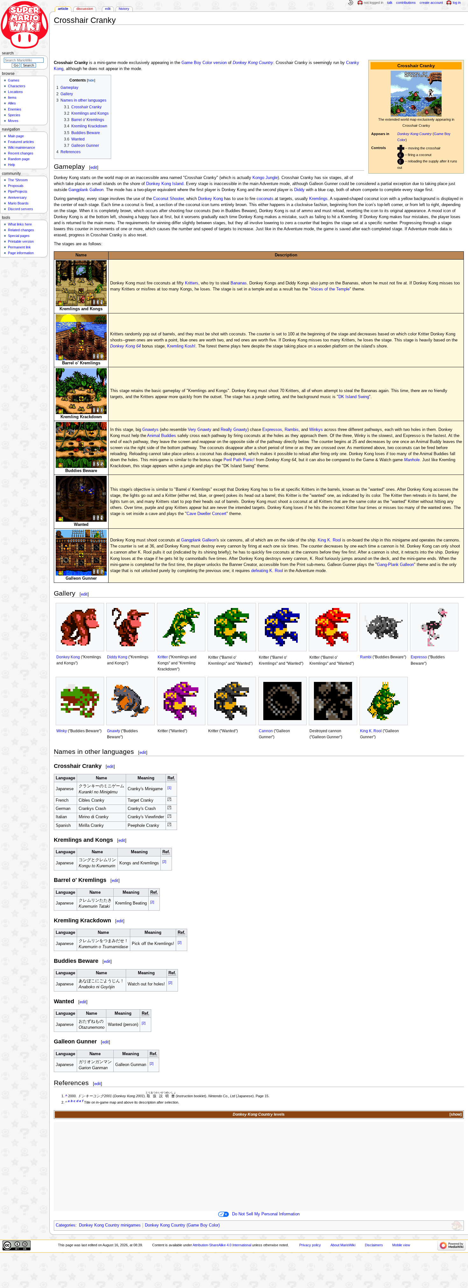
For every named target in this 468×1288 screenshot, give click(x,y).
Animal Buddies (161, 435)
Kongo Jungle (265, 177)
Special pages (19, 236)
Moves (13, 121)
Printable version (21, 241)
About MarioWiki (342, 1245)
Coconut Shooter (168, 199)
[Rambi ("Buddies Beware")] (384, 627)
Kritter (163, 657)
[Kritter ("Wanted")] (181, 701)
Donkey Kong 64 (125, 346)
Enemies (14, 109)
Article (63, 9)
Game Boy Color (196, 63)
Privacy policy (310, 1245)
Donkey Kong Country (414, 134)
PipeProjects (17, 191)
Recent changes (20, 153)
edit (93, 167)
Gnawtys (150, 429)
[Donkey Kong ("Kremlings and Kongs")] (80, 627)
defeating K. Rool (267, 571)
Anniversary (17, 197)
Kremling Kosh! (181, 346)
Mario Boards (18, 203)
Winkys (316, 429)
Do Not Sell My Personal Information (266, 1214)
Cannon (266, 731)
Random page (19, 159)
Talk (390, 2)
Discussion (84, 9)
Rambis (292, 429)
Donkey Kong (210, 199)
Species (14, 115)
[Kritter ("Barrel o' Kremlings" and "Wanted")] (232, 627)
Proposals (16, 186)
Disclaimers (374, 1245)
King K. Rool (329, 540)
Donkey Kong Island (164, 184)
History (124, 9)
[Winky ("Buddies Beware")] (80, 701)
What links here (20, 224)
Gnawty (113, 731)
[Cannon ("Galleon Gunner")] (282, 701)
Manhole (412, 460)
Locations (15, 92)
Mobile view (401, 1245)
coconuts (265, 199)
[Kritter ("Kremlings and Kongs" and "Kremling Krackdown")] (181, 627)
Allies (12, 103)
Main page (16, 136)
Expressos (272, 429)
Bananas (238, 283)
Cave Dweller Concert (206, 514)
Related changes (21, 230)
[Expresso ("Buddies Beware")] (434, 627)
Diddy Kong (117, 657)
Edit (107, 9)
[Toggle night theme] (350, 3)
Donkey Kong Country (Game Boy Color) (182, 1225)
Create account (431, 2)
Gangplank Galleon (85, 190)
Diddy (299, 190)
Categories (65, 1225)
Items (12, 97)
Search (8, 53)
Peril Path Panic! (239, 460)
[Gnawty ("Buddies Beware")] (130, 701)
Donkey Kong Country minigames (110, 1225)
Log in (457, 2)
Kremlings (318, 199)
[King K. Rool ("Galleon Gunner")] (384, 701)
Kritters (191, 283)
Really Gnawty (234, 429)
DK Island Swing (353, 397)
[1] (169, 788)
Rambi (366, 657)
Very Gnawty (199, 429)
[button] (455, 1115)
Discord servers (20, 209)
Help (11, 165)
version (220, 63)
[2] (164, 861)
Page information (21, 253)
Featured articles (21, 142)
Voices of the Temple (330, 289)
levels (279, 1114)
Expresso (419, 657)
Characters (16, 86)
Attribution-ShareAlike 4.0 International (222, 1245)
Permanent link (19, 247)
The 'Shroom (18, 180)
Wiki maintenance (21, 147)
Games (13, 80)
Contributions (406, 2)
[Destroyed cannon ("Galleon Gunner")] (333, 701)
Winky (61, 731)
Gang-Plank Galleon (395, 564)
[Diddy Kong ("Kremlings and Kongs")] (130, 627)
